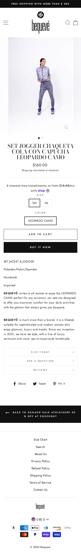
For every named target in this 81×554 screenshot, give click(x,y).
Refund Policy (40, 468)
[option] (40, 4)
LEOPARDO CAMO (40, 220)
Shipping (27, 170)
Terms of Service (40, 482)
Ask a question (40, 361)
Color (40, 212)
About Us (40, 454)
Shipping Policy (40, 475)
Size (40, 195)
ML (47, 203)
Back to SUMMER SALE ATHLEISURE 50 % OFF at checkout (43, 414)
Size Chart (40, 352)
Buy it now (40, 247)
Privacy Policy (40, 461)
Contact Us (40, 489)
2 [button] (43, 138)
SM (34, 203)
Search (40, 447)
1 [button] (39, 138)
